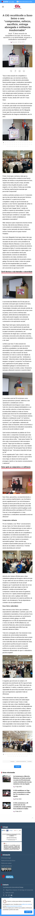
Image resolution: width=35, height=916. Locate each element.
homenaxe (12, 761)
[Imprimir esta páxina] (23, 71)
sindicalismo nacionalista (21, 761)
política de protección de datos (14, 906)
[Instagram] (9, 895)
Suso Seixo (30, 761)
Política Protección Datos (8, 860)
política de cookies (26, 904)
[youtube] (11, 895)
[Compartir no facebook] (15, 71)
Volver (17, 766)
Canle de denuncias (6, 866)
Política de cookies (6, 863)
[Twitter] (6, 895)
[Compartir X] (11, 71)
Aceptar (28, 912)
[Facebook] (4, 895)
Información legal (6, 858)
